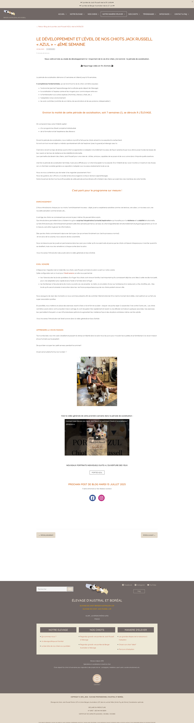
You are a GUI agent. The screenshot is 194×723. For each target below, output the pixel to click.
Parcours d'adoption (126, 649)
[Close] (192, 1)
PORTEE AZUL (97, 473)
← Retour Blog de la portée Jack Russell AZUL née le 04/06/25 (59, 26)
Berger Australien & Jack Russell (15, 17)
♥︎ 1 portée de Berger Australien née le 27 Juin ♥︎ (97, 6)
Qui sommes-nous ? (48, 636)
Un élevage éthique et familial (52, 641)
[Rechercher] (70, 589)
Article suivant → (149, 535)
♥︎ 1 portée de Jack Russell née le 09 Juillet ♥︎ (97, 2)
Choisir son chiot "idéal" (127, 644)
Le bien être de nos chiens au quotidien (55, 646)
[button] (66, 14)
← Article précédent (46, 535)
